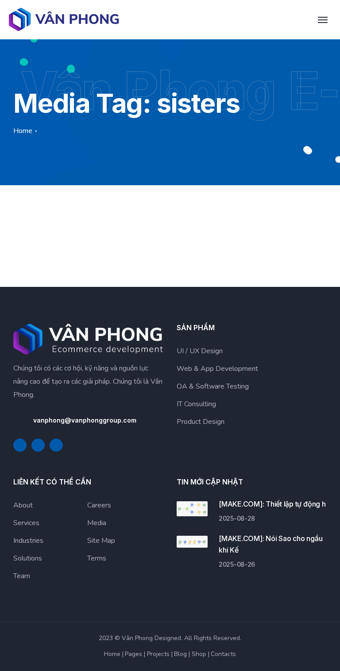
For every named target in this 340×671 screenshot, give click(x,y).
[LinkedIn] (38, 445)
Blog (180, 654)
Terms (96, 558)
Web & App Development (217, 369)
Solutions (27, 558)
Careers (99, 505)
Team (21, 576)
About (23, 505)
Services (26, 523)
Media (96, 523)
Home (22, 131)
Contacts (223, 654)
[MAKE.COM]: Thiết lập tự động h (272, 503)
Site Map (101, 540)
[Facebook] (20, 445)
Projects (158, 654)
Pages (133, 654)
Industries (28, 540)
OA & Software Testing (213, 386)
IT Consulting (196, 404)
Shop (199, 654)
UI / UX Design (200, 351)
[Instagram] (56, 445)
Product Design (200, 422)
